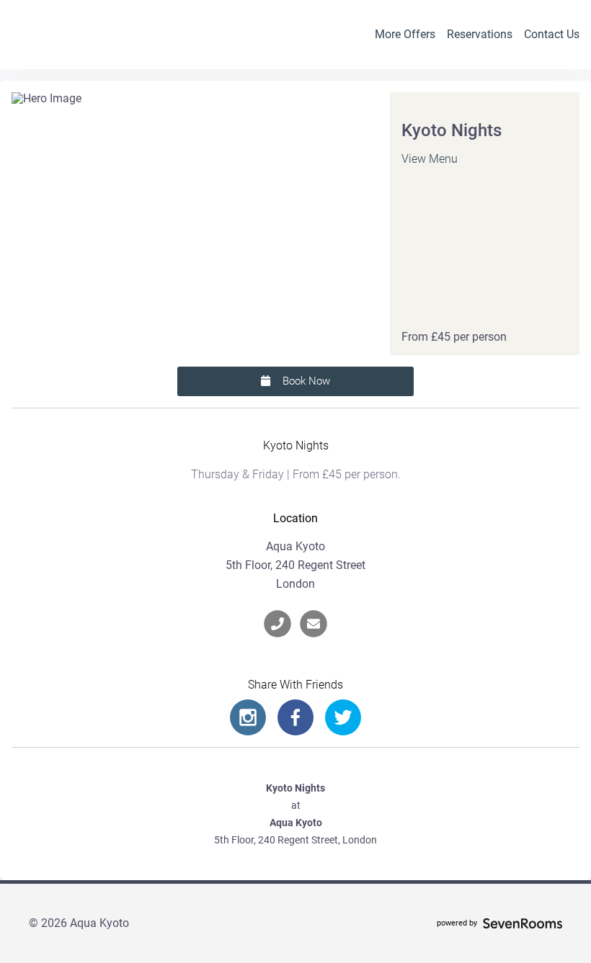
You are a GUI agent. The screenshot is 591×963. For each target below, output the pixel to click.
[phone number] (277, 623)
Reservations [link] (479, 34)
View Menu (429, 159)
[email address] (313, 623)
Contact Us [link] (551, 34)
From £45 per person (454, 337)
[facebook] (295, 717)
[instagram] (248, 717)
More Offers (405, 34)
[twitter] (343, 717)
